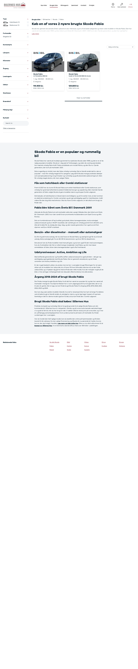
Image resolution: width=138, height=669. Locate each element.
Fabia (52, 346)
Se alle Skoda (54, 342)
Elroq (104, 342)
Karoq (86, 346)
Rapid (52, 350)
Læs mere (35, 34)
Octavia (122, 346)
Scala (69, 350)
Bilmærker (46, 19)
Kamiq (69, 346)
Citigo (86, 342)
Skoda (55, 19)
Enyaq (121, 342)
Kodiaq (104, 346)
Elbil (68, 342)
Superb (87, 350)
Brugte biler (36, 20)
